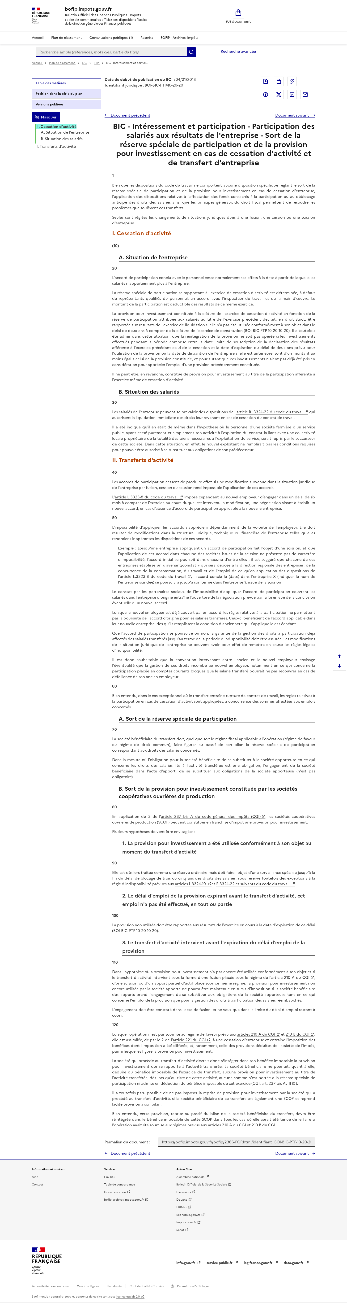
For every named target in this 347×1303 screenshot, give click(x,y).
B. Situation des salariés (62, 139)
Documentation (115, 1192)
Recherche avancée (238, 51)
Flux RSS (109, 1177)
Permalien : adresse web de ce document (292, 81)
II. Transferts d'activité (55, 146)
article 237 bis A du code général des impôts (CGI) (211, 816)
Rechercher (191, 52)
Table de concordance (119, 1184)
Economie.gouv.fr (188, 1215)
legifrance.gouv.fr (258, 1262)
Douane (181, 1200)
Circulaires (183, 1192)
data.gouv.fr (294, 1262)
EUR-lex (181, 1207)
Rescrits (146, 37)
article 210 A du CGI (290, 977)
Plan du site (115, 1286)
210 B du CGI (297, 1034)
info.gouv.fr (186, 1262)
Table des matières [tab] (51, 83)
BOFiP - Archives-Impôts (179, 37)
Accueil (38, 37)
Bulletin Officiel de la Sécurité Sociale (201, 1184)
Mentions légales (88, 1286)
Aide (35, 1177)
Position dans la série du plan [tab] (59, 93)
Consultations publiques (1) (111, 37)
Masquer (48, 117)
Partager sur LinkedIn (292, 94)
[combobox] (111, 52)
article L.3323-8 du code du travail (146, 497)
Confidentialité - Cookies (147, 1286)
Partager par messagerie (305, 94)
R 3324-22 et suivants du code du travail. (253, 884)
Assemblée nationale (190, 1177)
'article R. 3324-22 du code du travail (270, 412)
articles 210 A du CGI (256, 1034)
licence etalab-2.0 (128, 1296)
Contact (37, 1184)
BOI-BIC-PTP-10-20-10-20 (266, 330)
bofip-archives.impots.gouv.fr (124, 1200)
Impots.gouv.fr (186, 1222)
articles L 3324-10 (191, 884)
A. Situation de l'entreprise (65, 132)
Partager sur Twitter (279, 94)
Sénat (180, 1230)
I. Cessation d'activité (56, 126)
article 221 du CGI (189, 1040)
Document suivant (292, 115)
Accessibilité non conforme (51, 1286)
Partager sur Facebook (265, 94)
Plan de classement (66, 37)
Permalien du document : (127, 1142)
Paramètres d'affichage (192, 1286)
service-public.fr (220, 1262)
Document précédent (130, 115)
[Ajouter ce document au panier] (279, 81)
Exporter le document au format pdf (265, 81)
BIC (84, 63)
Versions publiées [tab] (49, 104)
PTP (97, 63)
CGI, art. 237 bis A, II (272, 1083)
